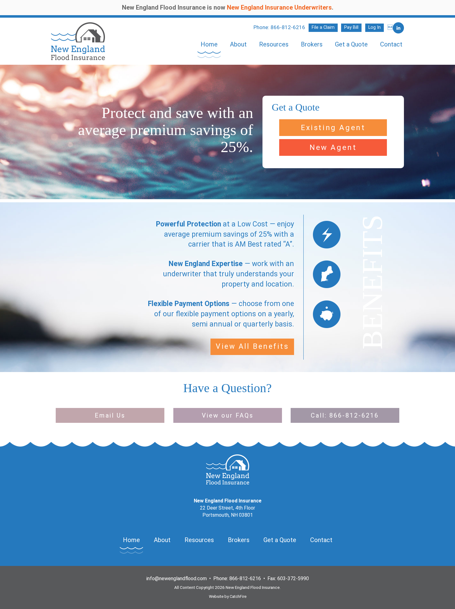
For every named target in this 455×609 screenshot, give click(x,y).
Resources (273, 44)
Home (209, 44)
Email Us (110, 415)
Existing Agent (333, 127)
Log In (374, 27)
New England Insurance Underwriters (279, 7)
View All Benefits (252, 346)
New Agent (333, 147)
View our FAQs (228, 415)
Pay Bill (351, 27)
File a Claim (323, 27)
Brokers (312, 44)
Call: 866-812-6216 (345, 415)
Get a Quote (351, 44)
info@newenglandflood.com (176, 578)
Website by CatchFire (227, 596)
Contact (391, 44)
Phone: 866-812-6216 (279, 27)
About (238, 44)
